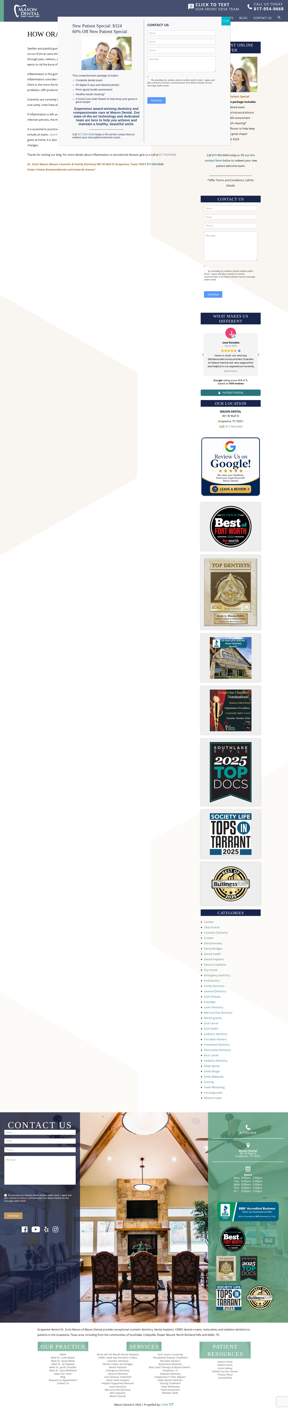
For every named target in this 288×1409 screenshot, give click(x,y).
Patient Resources (225, 1350)
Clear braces (212, 927)
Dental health (212, 954)
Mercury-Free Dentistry (118, 1389)
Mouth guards (213, 1018)
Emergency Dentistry (117, 1370)
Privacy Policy (225, 1374)
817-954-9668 (167, 155)
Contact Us (262, 18)
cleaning (54, 134)
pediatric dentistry (215, 1034)
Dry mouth (211, 970)
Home (63, 1354)
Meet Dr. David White (63, 1360)
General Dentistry (215, 991)
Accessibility (225, 1377)
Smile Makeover (214, 1076)
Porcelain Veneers (215, 1039)
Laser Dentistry (213, 1007)
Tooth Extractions (170, 1389)
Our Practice (63, 1347)
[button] (279, 17)
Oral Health (211, 1028)
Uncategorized (213, 1092)
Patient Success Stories (225, 1371)
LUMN (164, 1404)
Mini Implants (118, 1392)
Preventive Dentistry (217, 1044)
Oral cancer (211, 1023)
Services (144, 1347)
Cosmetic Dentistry (216, 932)
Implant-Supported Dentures (118, 1383)
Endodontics (212, 980)
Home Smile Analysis (117, 1380)
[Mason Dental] (27, 11)
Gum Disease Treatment (117, 1376)
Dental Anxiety (213, 943)
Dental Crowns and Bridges (117, 1364)
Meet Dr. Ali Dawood (63, 1364)
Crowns (209, 938)
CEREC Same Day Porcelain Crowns (117, 1357)
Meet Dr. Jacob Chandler (63, 1367)
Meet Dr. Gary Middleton (63, 1370)
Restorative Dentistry (217, 1050)
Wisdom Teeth (170, 1392)
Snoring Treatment (170, 1383)
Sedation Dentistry (216, 1060)
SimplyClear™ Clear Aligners (170, 1376)
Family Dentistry (214, 986)
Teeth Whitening (214, 1087)
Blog (243, 18)
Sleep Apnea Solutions (170, 1380)
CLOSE (226, 21)
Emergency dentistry (217, 975)
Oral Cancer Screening (170, 1354)
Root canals (211, 1055)
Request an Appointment (63, 1380)
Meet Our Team (63, 1373)
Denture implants (215, 964)
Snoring (209, 1082)
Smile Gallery (225, 1368)
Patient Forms (225, 1364)
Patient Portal (225, 1361)
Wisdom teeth (213, 1098)
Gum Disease (212, 996)
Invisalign (210, 1002)
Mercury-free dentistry (218, 1012)
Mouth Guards (118, 1396)
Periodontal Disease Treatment (170, 1357)
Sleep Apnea (212, 1066)
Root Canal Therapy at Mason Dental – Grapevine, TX (170, 1369)
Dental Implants (214, 959)
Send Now (213, 294)
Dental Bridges (213, 948)
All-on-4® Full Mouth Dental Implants (118, 1354)
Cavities (209, 922)
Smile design (212, 1071)
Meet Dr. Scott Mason (63, 1357)
